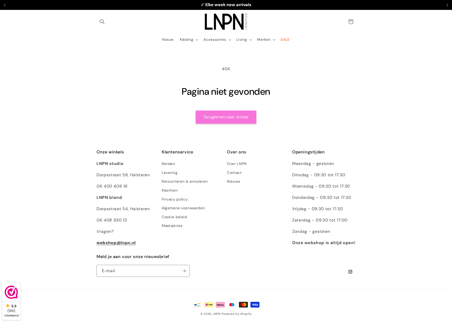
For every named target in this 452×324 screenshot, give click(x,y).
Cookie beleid (174, 217)
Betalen (168, 163)
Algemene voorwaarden (183, 208)
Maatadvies (172, 225)
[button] (102, 21)
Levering (170, 172)
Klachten (170, 190)
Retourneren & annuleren (185, 181)
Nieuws (233, 181)
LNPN (217, 314)
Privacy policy (175, 199)
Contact (234, 172)
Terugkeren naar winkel (226, 117)
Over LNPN (237, 163)
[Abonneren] (184, 271)
